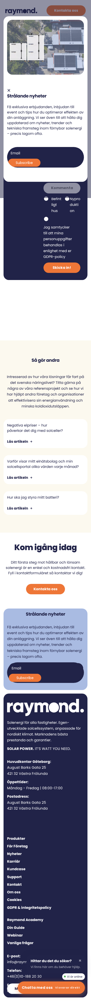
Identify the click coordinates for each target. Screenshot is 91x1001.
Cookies (14, 899)
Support (14, 876)
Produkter (16, 838)
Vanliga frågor (20, 942)
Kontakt (14, 884)
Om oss (13, 892)
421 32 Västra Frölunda (27, 773)
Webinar (15, 935)
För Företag (17, 846)
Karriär (13, 861)
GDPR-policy (54, 256)
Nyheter (14, 853)
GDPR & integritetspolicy (29, 907)
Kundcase (16, 869)
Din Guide (16, 927)
